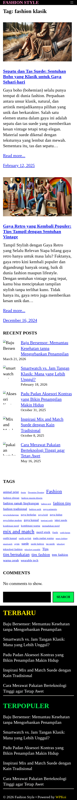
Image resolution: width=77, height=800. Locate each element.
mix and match (18, 531)
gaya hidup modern (12, 520)
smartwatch (7, 544)
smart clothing (62, 538)
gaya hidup (56, 514)
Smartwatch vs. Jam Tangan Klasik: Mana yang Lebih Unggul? (45, 374)
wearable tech (29, 560)
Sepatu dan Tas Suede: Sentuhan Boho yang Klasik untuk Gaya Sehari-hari (34, 76)
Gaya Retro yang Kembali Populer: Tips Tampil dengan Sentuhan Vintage (37, 231)
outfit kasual (10, 538)
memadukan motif (51, 525)
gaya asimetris (50, 509)
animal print (11, 492)
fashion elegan (11, 497)
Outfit (55, 532)
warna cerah (11, 560)
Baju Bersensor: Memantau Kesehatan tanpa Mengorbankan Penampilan (45, 348)
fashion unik (35, 509)
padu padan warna (43, 538)
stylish (17, 544)
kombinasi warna (30, 525)
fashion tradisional (15, 509)
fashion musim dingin (31, 498)
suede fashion (37, 543)
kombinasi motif (11, 525)
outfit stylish (25, 538)
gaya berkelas (28, 514)
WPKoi (61, 797)
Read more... (14, 155)
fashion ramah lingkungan (21, 503)
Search (63, 597)
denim (23, 492)
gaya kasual (31, 520)
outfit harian (65, 533)
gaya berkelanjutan (11, 515)
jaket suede (61, 520)
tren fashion (60, 555)
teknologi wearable (32, 550)
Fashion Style (21, 2)
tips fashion (41, 554)
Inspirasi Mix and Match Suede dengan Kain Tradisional (42, 425)
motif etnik (43, 532)
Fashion (54, 491)
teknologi (61, 544)
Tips (45, 549)
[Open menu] (72, 2)
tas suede (50, 543)
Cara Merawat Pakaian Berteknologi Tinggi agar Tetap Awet (43, 450)
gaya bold (43, 514)
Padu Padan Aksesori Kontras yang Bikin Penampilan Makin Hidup (46, 399)
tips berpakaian (16, 554)
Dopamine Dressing (36, 492)
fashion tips (62, 503)
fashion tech (46, 504)
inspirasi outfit (47, 520)
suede (25, 543)
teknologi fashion (13, 549)
